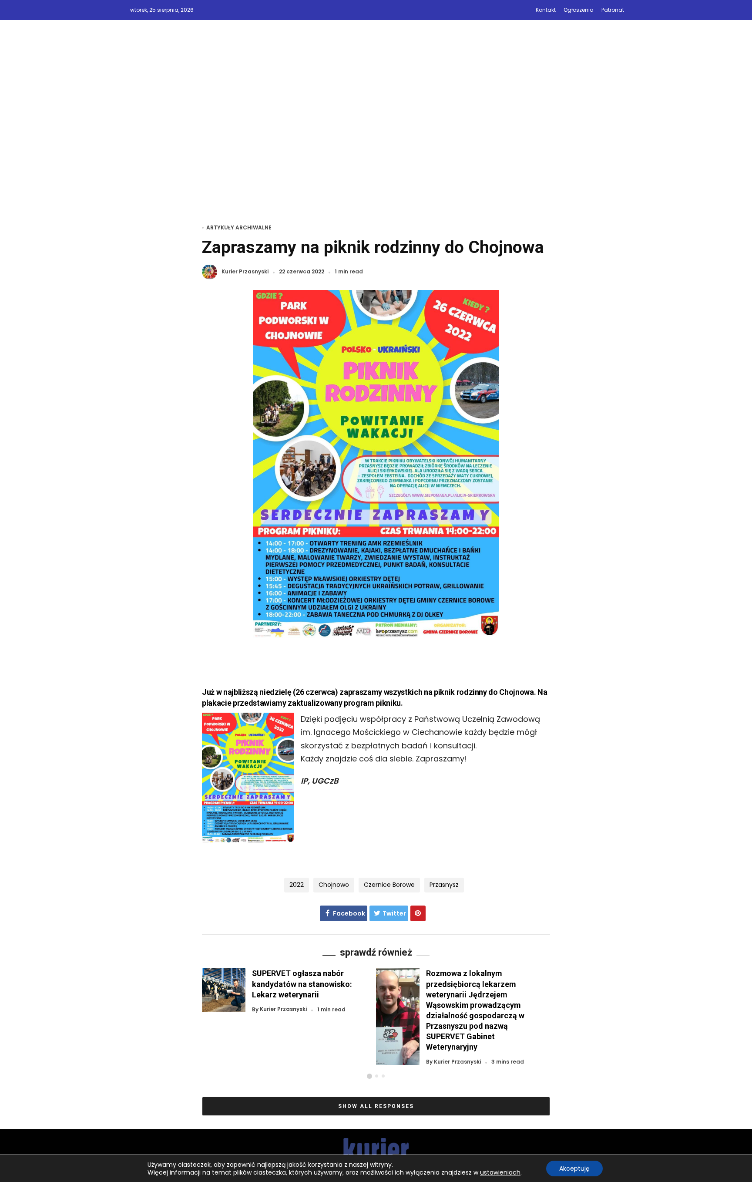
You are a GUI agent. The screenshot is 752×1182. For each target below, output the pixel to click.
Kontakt (546, 9)
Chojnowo (334, 884)
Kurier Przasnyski (245, 272)
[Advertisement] (376, 134)
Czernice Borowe (389, 884)
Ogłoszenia (579, 9)
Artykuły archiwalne (239, 227)
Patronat (612, 9)
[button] (369, 1076)
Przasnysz (444, 884)
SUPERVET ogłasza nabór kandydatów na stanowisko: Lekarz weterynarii (302, 984)
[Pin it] (418, 913)
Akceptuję (574, 1168)
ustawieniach (500, 1172)
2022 (296, 884)
